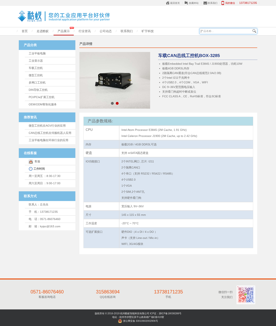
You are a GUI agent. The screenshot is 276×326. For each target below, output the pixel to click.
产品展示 (64, 31)
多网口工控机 (37, 82)
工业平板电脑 (37, 53)
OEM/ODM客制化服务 (43, 104)
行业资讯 (85, 31)
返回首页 (175, 3)
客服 (36, 161)
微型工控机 (36, 75)
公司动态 (106, 31)
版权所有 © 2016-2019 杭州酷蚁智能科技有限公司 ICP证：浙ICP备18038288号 (138, 313)
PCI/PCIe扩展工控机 (42, 97)
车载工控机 (36, 68)
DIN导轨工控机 (38, 89)
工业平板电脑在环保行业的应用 (48, 140)
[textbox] (228, 31)
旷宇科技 (148, 31)
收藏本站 (194, 3)
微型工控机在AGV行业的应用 (47, 125)
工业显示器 (36, 60)
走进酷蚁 (43, 31)
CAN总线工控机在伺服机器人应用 (50, 132)
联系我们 (212, 3)
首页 (25, 31)
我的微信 (230, 3)
